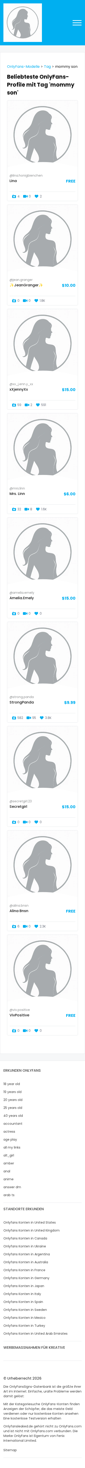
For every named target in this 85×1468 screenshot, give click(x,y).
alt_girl (8, 1155)
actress (9, 1131)
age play (10, 1139)
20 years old (12, 1100)
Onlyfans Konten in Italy (22, 1294)
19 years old (12, 1092)
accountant (12, 1123)
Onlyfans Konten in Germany (26, 1278)
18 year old (11, 1084)
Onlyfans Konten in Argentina (26, 1254)
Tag (47, 66)
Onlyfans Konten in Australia (25, 1262)
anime (8, 1179)
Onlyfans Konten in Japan (23, 1286)
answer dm (12, 1187)
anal (6, 1171)
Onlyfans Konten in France (24, 1270)
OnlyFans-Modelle (23, 66)
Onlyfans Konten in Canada (25, 1238)
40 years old (13, 1115)
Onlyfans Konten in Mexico (24, 1317)
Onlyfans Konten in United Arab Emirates (35, 1333)
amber (8, 1163)
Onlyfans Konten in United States (29, 1222)
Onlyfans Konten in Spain (23, 1302)
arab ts (9, 1195)
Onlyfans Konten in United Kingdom (31, 1230)
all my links (11, 1147)
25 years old (12, 1107)
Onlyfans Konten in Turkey (24, 1325)
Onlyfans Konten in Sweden (25, 1309)
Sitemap (10, 1450)
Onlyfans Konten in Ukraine (24, 1246)
